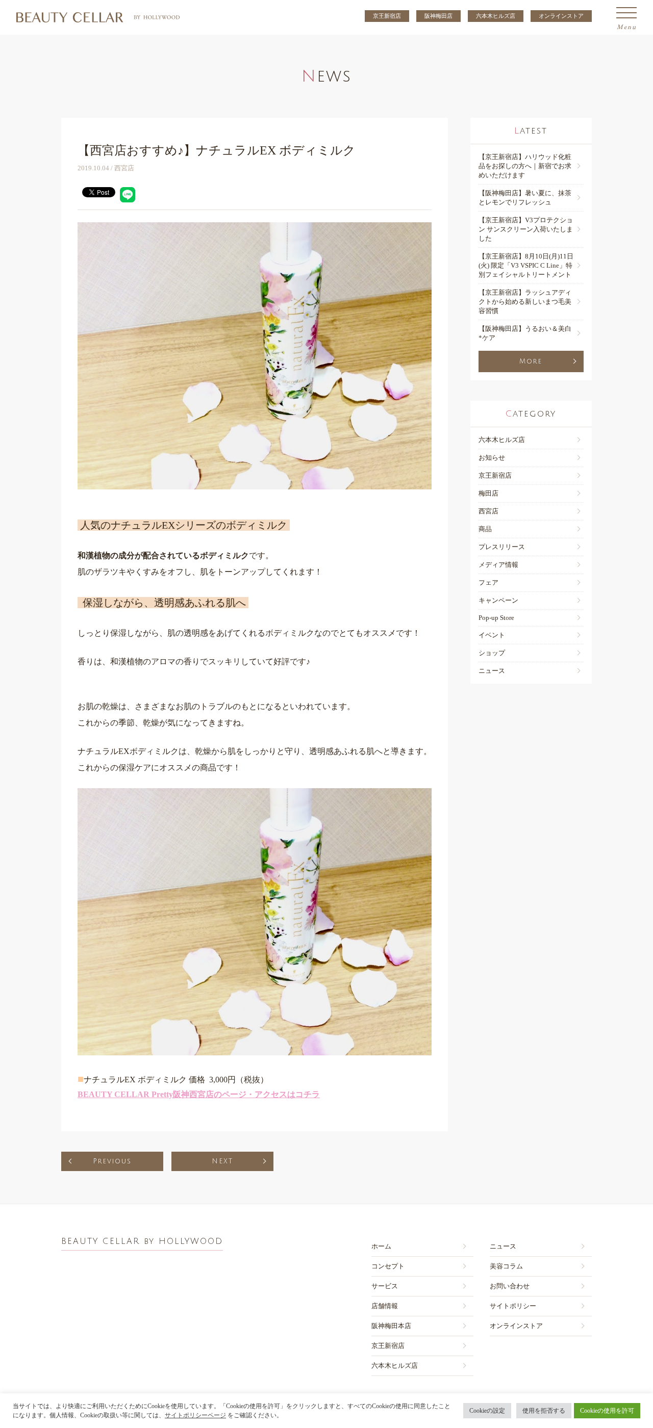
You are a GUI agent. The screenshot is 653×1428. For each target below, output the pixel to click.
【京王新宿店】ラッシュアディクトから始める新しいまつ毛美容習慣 (525, 302)
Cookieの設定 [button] (487, 1410)
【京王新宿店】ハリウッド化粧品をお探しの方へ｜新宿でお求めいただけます (525, 166)
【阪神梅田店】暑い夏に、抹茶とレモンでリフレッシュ (525, 197)
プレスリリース (502, 547)
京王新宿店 (387, 16)
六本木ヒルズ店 (495, 16)
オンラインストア (561, 16)
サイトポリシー (513, 1306)
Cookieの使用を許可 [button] (607, 1410)
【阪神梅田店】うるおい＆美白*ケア (525, 333)
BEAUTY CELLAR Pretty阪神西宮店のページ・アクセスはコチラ (199, 1094)
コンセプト (388, 1266)
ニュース (492, 670)
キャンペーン (498, 600)
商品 (485, 529)
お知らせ (492, 457)
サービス (384, 1286)
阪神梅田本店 (391, 1326)
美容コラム (506, 1266)
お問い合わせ (510, 1286)
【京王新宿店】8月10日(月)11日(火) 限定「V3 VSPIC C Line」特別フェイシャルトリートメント (526, 265)
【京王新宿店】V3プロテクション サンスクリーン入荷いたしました (526, 229)
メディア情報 (498, 564)
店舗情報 (384, 1306)
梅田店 (488, 493)
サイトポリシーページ (195, 1415)
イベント (492, 635)
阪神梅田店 (438, 16)
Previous (112, 1161)
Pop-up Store (496, 617)
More (530, 361)
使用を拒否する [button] (543, 1410)
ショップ (492, 653)
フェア (488, 582)
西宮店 (488, 511)
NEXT (222, 1161)
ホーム (381, 1246)
